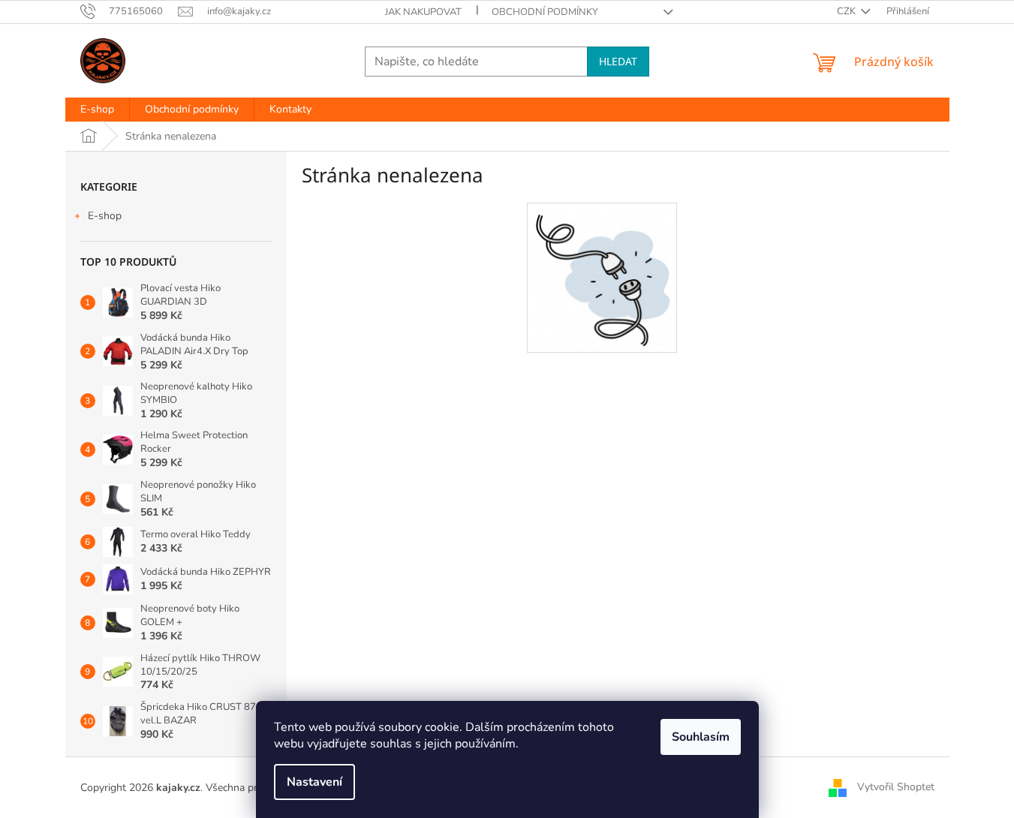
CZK (847, 11)
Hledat (618, 61)
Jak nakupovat (423, 12)
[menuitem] (97, 110)
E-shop (105, 216)
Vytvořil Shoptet (895, 787)
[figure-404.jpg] (601, 277)
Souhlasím (701, 737)
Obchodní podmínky (545, 12)
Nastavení (314, 782)
